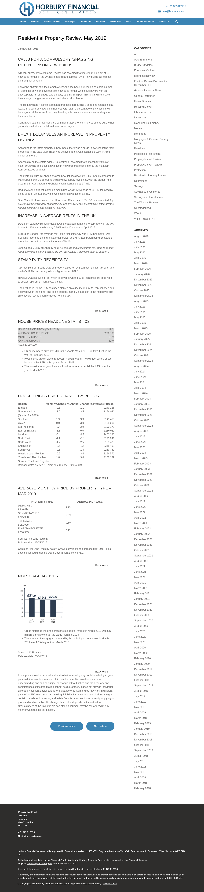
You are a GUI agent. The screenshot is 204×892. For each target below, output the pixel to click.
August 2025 (141, 301)
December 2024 (143, 344)
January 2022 (142, 534)
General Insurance (144, 96)
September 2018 (143, 750)
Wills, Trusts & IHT (144, 218)
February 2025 (142, 333)
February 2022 (142, 528)
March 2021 (141, 588)
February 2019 (142, 723)
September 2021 (143, 555)
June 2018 (140, 766)
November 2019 (143, 674)
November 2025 (143, 285)
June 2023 (140, 442)
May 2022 (139, 512)
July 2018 (139, 761)
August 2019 (141, 691)
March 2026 (141, 263)
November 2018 (143, 739)
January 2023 (142, 469)
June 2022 (140, 507)
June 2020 (140, 636)
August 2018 (141, 755)
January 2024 (142, 404)
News (128, 22)
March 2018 (141, 783)
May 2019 (139, 707)
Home (23, 22)
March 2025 (141, 328)
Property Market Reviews (148, 164)
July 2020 (139, 631)
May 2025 (139, 317)
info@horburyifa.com (31, 836)
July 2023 (139, 436)
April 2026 (140, 258)
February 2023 (142, 463)
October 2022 (141, 485)
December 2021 (143, 539)
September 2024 (143, 360)
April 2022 (140, 517)
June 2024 (140, 377)
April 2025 (140, 323)
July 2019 (139, 696)
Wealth (138, 213)
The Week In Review (146, 202)
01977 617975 (27, 832)
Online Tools (115, 22)
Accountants (85, 22)
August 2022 (141, 496)
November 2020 (143, 609)
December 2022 (143, 474)
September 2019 (143, 685)
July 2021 (139, 566)
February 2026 (142, 268)
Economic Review (144, 75)
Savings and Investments (148, 197)
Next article (100, 726)
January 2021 (142, 599)
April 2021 (140, 582)
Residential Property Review (150, 175)
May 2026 (139, 252)
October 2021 (141, 550)
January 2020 (142, 663)
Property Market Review (147, 159)
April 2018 (140, 777)
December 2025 (143, 279)
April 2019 (140, 712)
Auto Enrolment (143, 59)
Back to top (101, 311)
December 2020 (143, 604)
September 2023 (143, 425)
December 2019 (143, 669)
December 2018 (143, 734)
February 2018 (142, 788)
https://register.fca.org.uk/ (39, 863)
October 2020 (141, 615)
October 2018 (141, 745)
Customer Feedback (145, 22)
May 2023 (139, 447)
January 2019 (142, 728)
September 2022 (143, 490)
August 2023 (141, 431)
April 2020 (140, 647)
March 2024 (141, 393)
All (135, 54)
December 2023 (143, 409)
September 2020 (143, 620)
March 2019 (141, 718)
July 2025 (139, 306)
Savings (138, 186)
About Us (35, 22)
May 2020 (139, 642)
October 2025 (141, 290)
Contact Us (164, 22)
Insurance (100, 22)
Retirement (140, 181)
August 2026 (141, 236)
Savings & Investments (147, 191)
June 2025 (140, 312)
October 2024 (141, 355)
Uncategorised (142, 208)
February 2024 (142, 398)
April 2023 (140, 452)
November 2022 (143, 479)
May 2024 (139, 382)
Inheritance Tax (142, 112)
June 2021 (140, 571)
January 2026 (142, 274)
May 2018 (139, 772)
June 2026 (140, 247)
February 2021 (142, 593)
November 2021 (143, 544)
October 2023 (141, 420)
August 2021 (141, 561)
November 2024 (143, 350)
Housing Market (143, 106)
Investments (141, 117)
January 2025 (142, 339)
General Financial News (148, 90)
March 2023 (141, 458)
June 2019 (140, 701)
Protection (140, 170)
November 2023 (143, 415)
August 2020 (141, 626)
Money (138, 128)
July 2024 (139, 371)
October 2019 (141, 680)
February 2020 (142, 658)
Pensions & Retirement (147, 153)
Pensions (139, 148)
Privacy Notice (110, 883)
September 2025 (143, 295)
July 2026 (139, 241)
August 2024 (141, 366)
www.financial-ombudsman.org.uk (124, 878)
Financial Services (52, 22)
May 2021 (139, 577)
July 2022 (139, 501)
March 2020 (141, 653)
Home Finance (142, 101)
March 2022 (141, 523)
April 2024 (140, 387)
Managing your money (146, 123)
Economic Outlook (144, 70)
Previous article (67, 726)
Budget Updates (143, 65)
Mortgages (70, 22)
